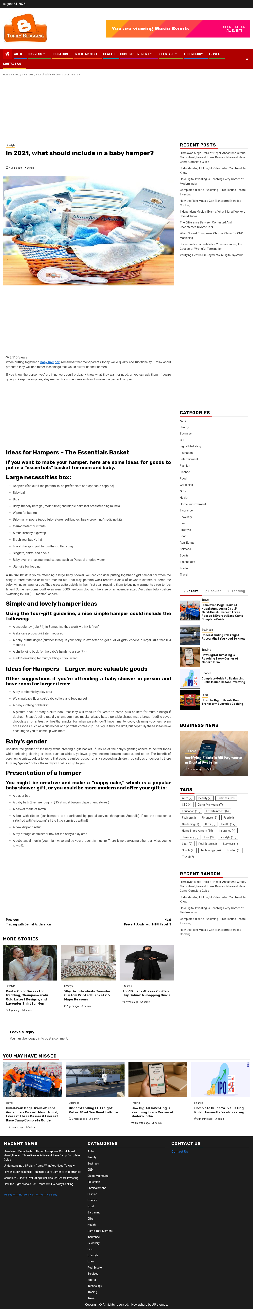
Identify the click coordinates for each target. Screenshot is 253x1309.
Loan (183, 536)
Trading (184, 568)
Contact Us (12, 64)
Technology (193, 54)
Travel (214, 54)
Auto (18, 54)
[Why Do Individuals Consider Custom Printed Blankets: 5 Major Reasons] (88, 963)
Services (185, 549)
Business (35, 54)
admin (30, 167)
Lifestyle (166, 54)
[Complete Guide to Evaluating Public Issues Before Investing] (190, 678)
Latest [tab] (192, 591)
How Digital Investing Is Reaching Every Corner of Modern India (220, 658)
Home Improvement (134, 54)
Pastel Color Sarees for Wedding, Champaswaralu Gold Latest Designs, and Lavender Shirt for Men (27, 997)
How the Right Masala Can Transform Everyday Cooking (222, 701)
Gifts (183, 491)
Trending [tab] (237, 591)
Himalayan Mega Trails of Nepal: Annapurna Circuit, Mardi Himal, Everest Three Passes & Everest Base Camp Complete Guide (213, 157)
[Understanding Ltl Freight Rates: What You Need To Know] (190, 635)
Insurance (186, 510)
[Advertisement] (126, 110)
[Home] (7, 54)
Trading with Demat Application (28, 922)
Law (182, 523)
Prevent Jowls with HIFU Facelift (147, 922)
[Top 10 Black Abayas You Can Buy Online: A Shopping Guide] (147, 963)
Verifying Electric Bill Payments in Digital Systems (212, 255)
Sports (184, 555)
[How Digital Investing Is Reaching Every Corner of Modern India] (190, 657)
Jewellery (186, 517)
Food (183, 478)
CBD (182, 440)
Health (108, 54)
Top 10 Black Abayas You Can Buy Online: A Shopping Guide (146, 993)
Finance (185, 472)
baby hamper (50, 362)
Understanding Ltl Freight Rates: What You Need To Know (223, 636)
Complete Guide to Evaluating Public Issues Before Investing (223, 680)
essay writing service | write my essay (30, 1194)
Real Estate (187, 542)
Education (60, 54)
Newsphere (139, 1304)
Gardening (186, 485)
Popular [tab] (214, 591)
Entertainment (85, 54)
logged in (34, 1038)
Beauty (184, 427)
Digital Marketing (190, 446)
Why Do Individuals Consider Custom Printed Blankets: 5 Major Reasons (87, 995)
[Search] (247, 59)
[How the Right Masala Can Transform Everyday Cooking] (190, 700)
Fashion (185, 465)
